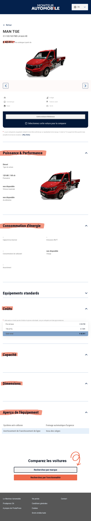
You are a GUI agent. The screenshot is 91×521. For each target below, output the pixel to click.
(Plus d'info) (26, 135)
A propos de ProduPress (12, 508)
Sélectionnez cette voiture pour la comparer (47, 123)
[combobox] (80, 7)
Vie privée (35, 499)
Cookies (35, 508)
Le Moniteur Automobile (12, 499)
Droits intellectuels (39, 513)
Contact (64, 499)
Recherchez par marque (45, 470)
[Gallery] (45, 62)
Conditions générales (39, 503)
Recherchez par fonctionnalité (45, 477)
